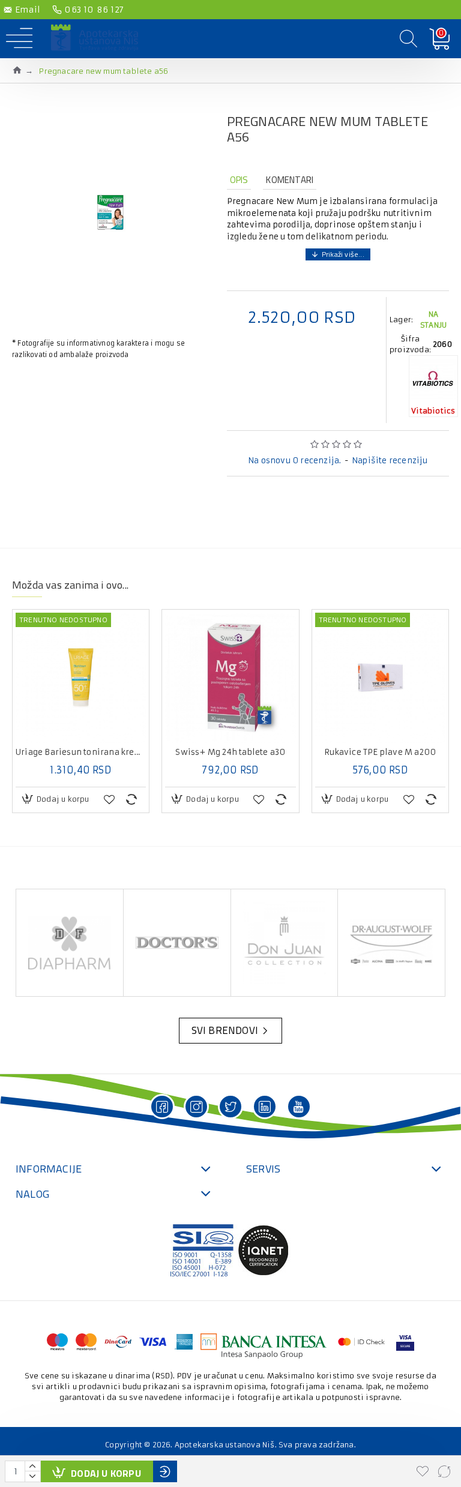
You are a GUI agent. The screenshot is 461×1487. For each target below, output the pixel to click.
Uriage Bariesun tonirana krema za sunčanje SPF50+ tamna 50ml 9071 (81, 752)
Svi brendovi (224, 1030)
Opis (239, 180)
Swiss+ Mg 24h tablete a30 (230, 752)
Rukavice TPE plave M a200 (380, 752)
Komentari (289, 180)
